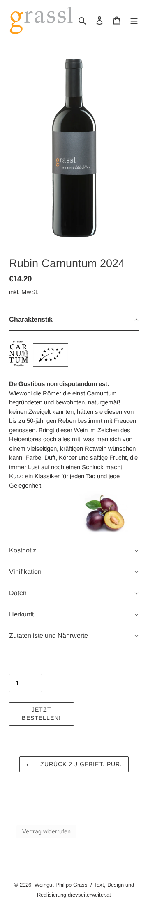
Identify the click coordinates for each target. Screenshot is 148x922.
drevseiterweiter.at (89, 895)
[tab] (74, 320)
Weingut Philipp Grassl (62, 885)
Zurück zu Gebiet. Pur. (80, 764)
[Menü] (134, 20)
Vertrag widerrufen (46, 831)
